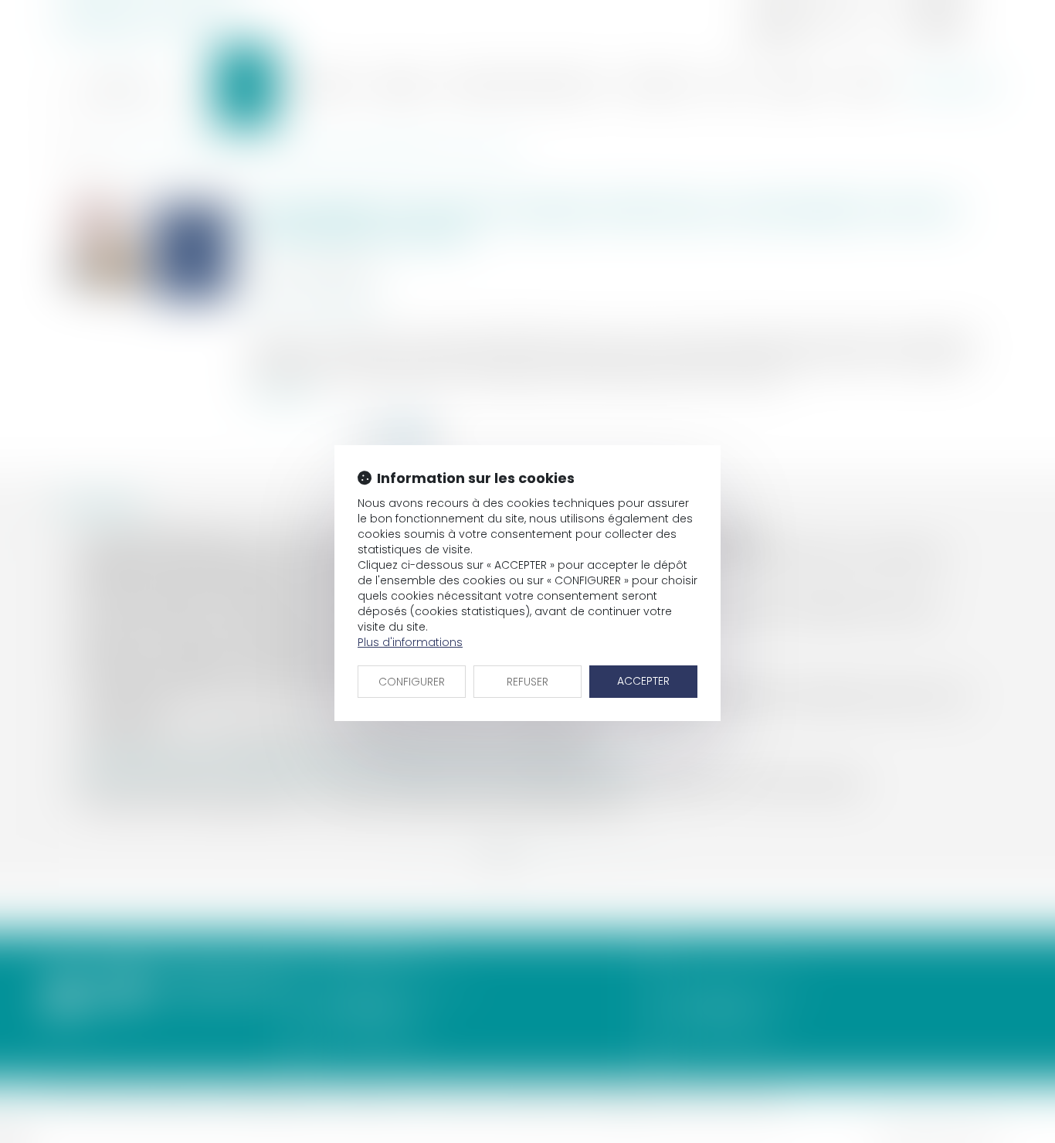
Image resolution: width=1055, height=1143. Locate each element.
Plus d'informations (410, 642)
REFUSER (527, 681)
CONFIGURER (411, 681)
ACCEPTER (643, 681)
